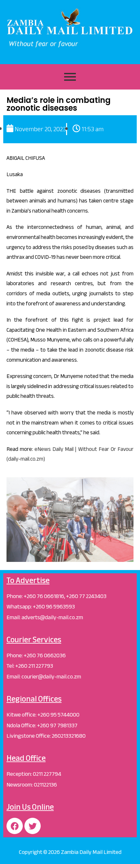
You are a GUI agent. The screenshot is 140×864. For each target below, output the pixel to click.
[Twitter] (32, 826)
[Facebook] (15, 826)
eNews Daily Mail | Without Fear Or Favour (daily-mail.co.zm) (70, 454)
